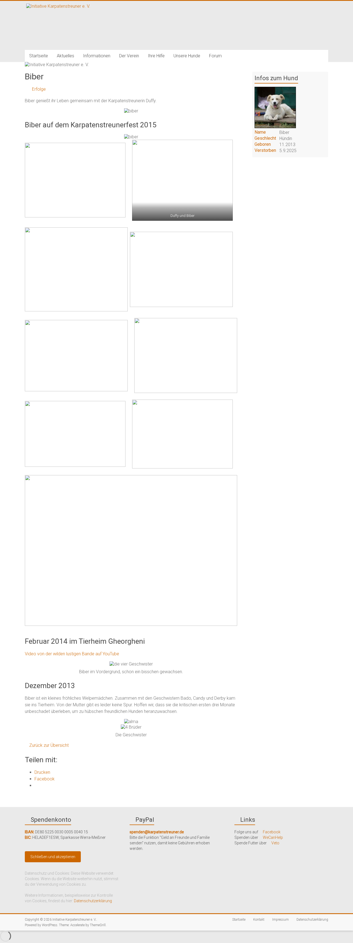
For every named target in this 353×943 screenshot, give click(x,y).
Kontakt (258, 920)
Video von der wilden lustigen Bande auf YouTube (72, 653)
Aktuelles (65, 55)
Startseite (38, 55)
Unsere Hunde (186, 55)
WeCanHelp (272, 837)
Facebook (271, 832)
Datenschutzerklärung (93, 901)
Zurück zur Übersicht (48, 745)
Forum (215, 55)
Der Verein (129, 55)
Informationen (96, 55)
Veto (275, 843)
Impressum (280, 920)
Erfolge (38, 89)
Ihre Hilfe (156, 55)
